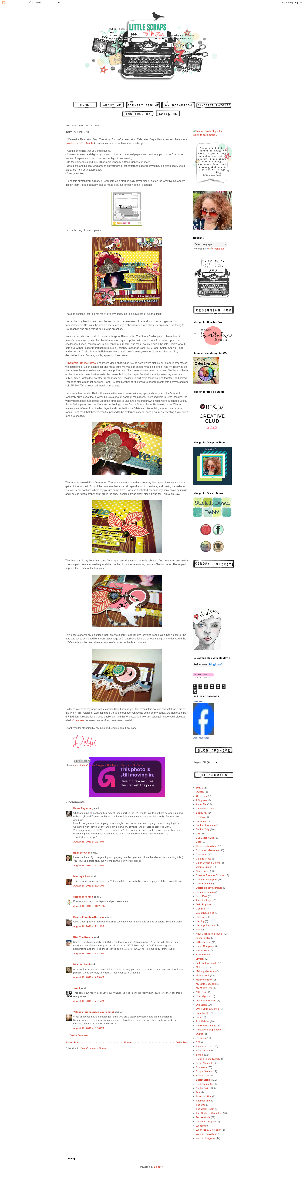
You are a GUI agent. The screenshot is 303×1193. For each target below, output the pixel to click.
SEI (198, 1042)
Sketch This (202, 1075)
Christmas (201, 854)
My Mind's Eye (204, 987)
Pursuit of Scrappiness (208, 1029)
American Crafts (205, 808)
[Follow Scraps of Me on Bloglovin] (208, 666)
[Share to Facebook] (85, 761)
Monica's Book (204, 979)
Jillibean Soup (203, 942)
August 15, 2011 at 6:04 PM (88, 865)
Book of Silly (202, 829)
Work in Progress (205, 1138)
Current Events (204, 883)
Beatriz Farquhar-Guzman (88, 917)
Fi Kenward (71, 362)
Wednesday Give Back (208, 1129)
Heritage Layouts (205, 925)
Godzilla (200, 908)
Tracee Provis (88, 362)
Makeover (201, 967)
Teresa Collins (203, 1096)
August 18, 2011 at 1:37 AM (88, 953)
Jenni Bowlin (203, 937)
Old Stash (138, 765)
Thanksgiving (203, 1100)
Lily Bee (200, 958)
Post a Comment (79, 1035)
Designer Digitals (205, 892)
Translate (219, 248)
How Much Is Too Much (79, 143)
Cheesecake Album (206, 846)
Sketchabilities (204, 1079)
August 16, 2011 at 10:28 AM (89, 906)
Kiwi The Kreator (83, 937)
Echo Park (201, 896)
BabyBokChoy (81, 852)
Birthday (200, 816)
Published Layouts (206, 1025)
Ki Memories (203, 954)
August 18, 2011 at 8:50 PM (88, 1028)
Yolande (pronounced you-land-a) (93, 1011)
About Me (80, 765)
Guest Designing (205, 912)
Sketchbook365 (204, 1084)
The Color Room (205, 1108)
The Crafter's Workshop (209, 1113)
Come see (78, 720)
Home (127, 1042)
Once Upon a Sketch (207, 1008)
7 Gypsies (201, 800)
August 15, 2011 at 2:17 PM (88, 841)
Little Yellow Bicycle (206, 963)
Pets (198, 1017)
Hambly (200, 921)
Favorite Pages (204, 900)
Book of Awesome (206, 825)
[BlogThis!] (78, 761)
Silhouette (201, 1067)
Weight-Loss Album (206, 1134)
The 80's (201, 1104)
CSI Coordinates (205, 837)
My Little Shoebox (206, 983)
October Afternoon (206, 1000)
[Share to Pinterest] (88, 761)
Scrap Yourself (204, 1063)
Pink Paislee (202, 1021)
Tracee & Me (203, 1117)
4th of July (201, 796)
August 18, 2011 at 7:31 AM (88, 1001)
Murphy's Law (81, 876)
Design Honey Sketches (209, 887)
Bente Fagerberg (83, 808)
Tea (198, 1092)
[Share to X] (82, 761)
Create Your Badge (201, 738)
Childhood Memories (207, 850)
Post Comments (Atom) (94, 1048)
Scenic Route (203, 1050)
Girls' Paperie (203, 904)
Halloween (201, 917)
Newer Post (72, 1042)
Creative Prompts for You (210, 875)
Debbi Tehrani (198, 701)
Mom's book (202, 975)
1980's (199, 787)
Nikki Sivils (201, 992)
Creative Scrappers (96, 765)
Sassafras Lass (204, 1046)
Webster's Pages (205, 1121)
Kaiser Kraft (202, 950)
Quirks (199, 1033)
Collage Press (203, 858)
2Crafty (200, 791)
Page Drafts (202, 1013)
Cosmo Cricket (204, 866)
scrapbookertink (83, 896)
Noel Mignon (203, 996)
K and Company (205, 946)
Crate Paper (202, 871)
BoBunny (201, 821)
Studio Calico (203, 1088)
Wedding (201, 1125)
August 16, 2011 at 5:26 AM (88, 885)
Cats (198, 841)
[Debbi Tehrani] (203, 734)
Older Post (182, 1042)
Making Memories (206, 971)
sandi (76, 988)
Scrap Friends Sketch (208, 1058)
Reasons (201, 1038)
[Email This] (75, 761)
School (199, 1054)
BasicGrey (201, 812)
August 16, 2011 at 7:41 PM (88, 926)
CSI (198, 833)
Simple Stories (204, 1071)
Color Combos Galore (208, 862)
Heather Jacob (82, 964)
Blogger (158, 1166)
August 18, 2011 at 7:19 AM (88, 977)
